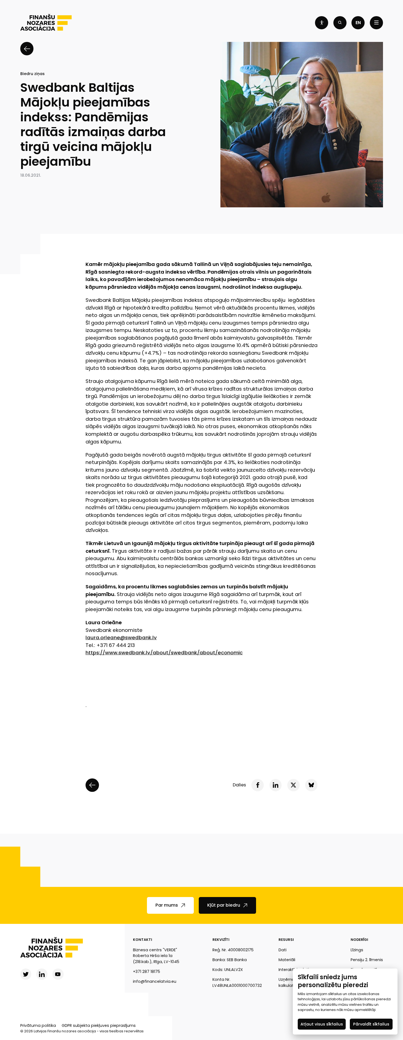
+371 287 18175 (146, 971)
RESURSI (286, 939)
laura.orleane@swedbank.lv (121, 637)
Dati (282, 950)
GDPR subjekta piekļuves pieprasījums (99, 1025)
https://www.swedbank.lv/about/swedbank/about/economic (164, 652)
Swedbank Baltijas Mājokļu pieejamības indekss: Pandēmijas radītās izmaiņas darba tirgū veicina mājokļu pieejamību (93, 124)
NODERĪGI (359, 939)
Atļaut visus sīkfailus (321, 1024)
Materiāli (287, 959)
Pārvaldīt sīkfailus (371, 1024)
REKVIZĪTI (220, 939)
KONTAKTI (142, 939)
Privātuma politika (38, 1025)
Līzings (357, 950)
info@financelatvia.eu (154, 981)
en (358, 22)
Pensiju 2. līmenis (367, 959)
